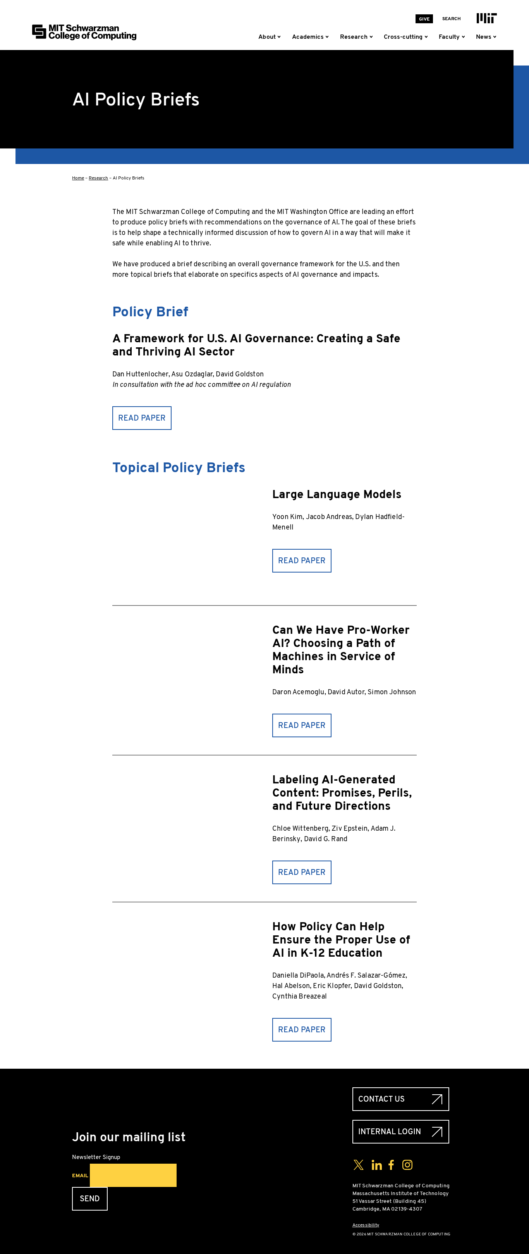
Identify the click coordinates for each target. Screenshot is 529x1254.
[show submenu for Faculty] (464, 36)
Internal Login (389, 1131)
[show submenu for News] (494, 36)
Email (80, 1175)
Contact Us (381, 1099)
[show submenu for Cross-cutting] (427, 36)
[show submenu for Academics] (329, 36)
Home (78, 177)
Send (90, 1198)
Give (424, 19)
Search (451, 18)
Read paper (142, 418)
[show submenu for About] (281, 36)
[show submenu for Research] (372, 36)
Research (98, 177)
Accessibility (365, 1224)
